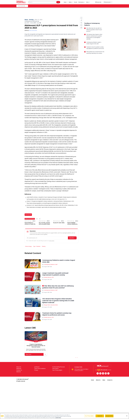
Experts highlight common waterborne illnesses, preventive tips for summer (73, 223)
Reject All (100, 415)
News (104, 380)
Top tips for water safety (58, 222)
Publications (81, 2)
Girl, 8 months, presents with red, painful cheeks (44, 223)
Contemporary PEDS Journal (32, 21)
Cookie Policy (58, 417)
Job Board (36, 367)
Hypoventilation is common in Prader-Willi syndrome (30, 223)
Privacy (36, 370)
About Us (18, 367)
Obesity (43, 246)
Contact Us (19, 370)
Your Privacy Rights (57, 370)
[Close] (126, 415)
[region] (64, 416)
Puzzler (75, 2)
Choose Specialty (21, 6)
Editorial (18, 371)
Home (92, 380)
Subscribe (71, 237)
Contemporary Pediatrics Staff (50, 264)
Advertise (18, 368)
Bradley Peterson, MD (49, 277)
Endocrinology (28, 246)
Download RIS (28, 214)
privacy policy (51, 240)
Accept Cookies (109, 415)
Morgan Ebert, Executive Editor (51, 305)
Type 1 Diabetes (36, 246)
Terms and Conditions (40, 368)
